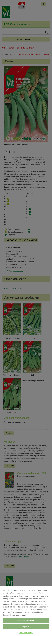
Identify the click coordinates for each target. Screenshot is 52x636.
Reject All (26, 627)
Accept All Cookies (26, 621)
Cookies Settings (26, 633)
